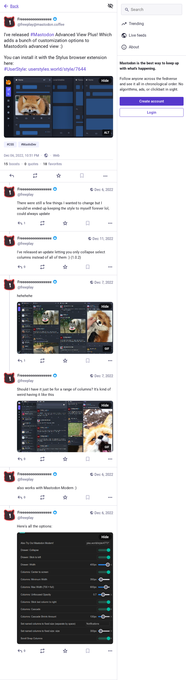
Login (151, 112)
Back (14, 6)
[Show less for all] (110, 6)
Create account (151, 101)
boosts (12, 164)
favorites (52, 164)
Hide (105, 81)
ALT (106, 132)
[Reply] (12, 175)
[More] (105, 176)
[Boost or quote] (35, 175)
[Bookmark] (82, 175)
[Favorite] (59, 175)
